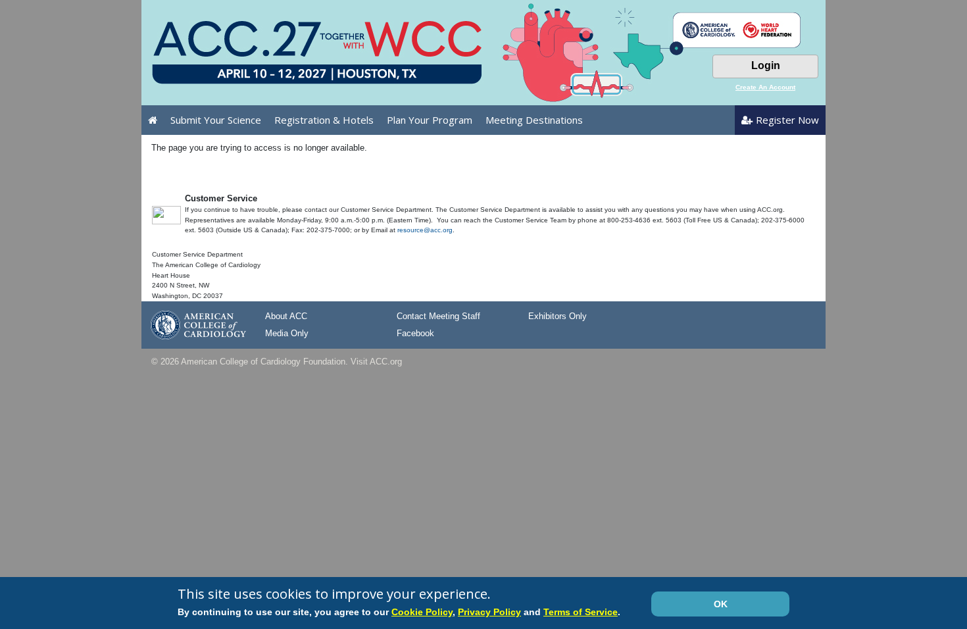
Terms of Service (580, 612)
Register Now (787, 119)
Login (765, 65)
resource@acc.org (425, 230)
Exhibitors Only (557, 316)
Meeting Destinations (534, 119)
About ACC (286, 316)
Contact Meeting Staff (438, 316)
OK (721, 604)
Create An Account (765, 87)
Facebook (415, 333)
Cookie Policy (422, 612)
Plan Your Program (429, 119)
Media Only (287, 333)
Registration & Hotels (324, 119)
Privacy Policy (489, 612)
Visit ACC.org (376, 361)
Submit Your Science (215, 119)
